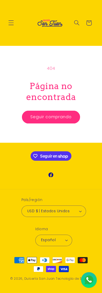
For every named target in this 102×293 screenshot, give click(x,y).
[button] (11, 23)
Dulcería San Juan (39, 279)
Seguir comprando (51, 117)
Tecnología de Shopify (74, 279)
